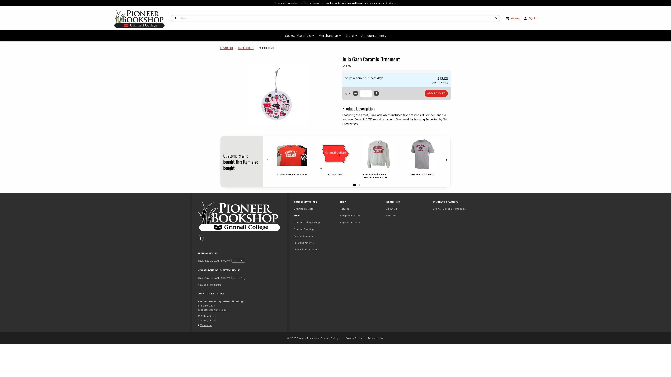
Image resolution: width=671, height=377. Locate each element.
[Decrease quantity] (355, 93)
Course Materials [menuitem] (298, 36)
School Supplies (303, 236)
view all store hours (209, 284)
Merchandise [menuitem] (328, 36)
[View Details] (292, 154)
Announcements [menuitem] (373, 36)
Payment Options (350, 222)
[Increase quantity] (376, 93)
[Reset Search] (496, 18)
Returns (344, 208)
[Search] (175, 18)
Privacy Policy (354, 338)
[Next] (446, 160)
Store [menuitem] (349, 36)
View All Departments (306, 249)
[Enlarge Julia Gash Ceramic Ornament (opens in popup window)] (277, 94)
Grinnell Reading (304, 229)
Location (391, 215)
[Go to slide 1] (354, 185)
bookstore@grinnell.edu (212, 309)
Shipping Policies (350, 215)
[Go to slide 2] (359, 185)
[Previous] (267, 160)
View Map (206, 325)
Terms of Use (376, 338)
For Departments (304, 242)
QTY (347, 93)
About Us (391, 208)
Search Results (246, 48)
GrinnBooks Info (315, 208)
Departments (226, 48)
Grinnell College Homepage (454, 208)
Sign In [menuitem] (532, 18)
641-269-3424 (206, 305)
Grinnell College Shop (307, 222)
